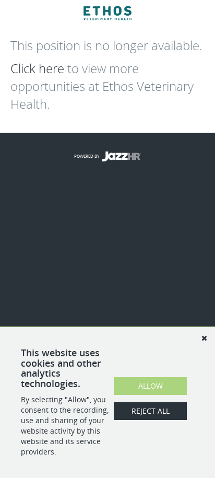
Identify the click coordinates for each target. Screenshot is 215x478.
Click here (37, 68)
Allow (150, 386)
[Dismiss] (204, 338)
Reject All (151, 411)
